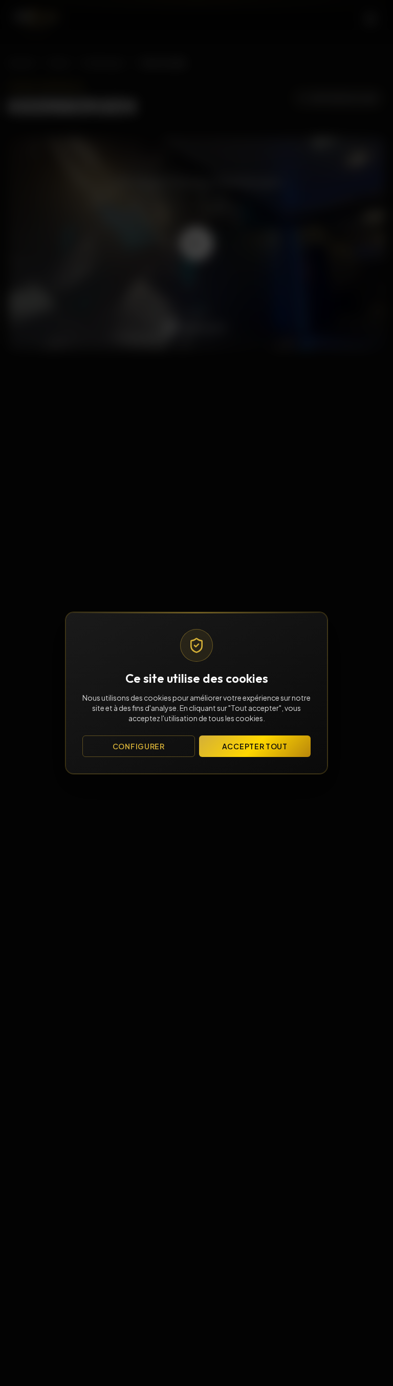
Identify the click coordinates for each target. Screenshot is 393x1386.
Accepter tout (255, 746)
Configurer (139, 746)
